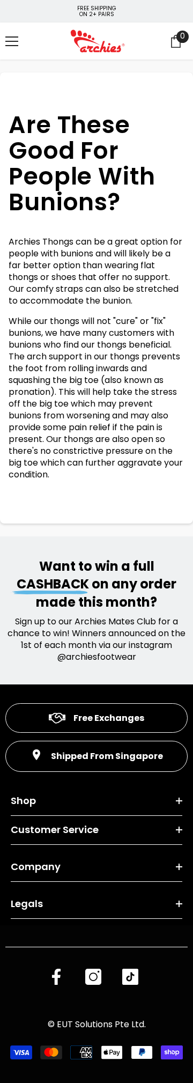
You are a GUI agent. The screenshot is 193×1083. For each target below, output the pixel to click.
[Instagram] (93, 976)
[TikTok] (130, 976)
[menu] (11, 41)
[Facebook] (56, 976)
